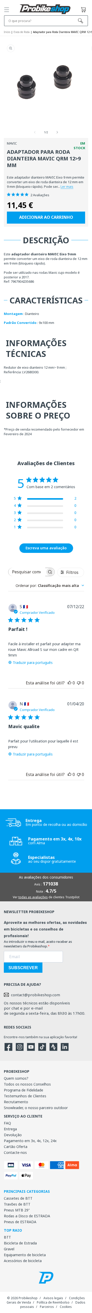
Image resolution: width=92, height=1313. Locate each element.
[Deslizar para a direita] (57, 132)
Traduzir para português (33, 662)
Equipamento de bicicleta (25, 1254)
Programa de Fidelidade (23, 1090)
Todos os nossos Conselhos (27, 1084)
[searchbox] (26, 572)
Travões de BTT (17, 1204)
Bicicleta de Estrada (20, 1243)
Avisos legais (53, 1298)
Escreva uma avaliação (46, 547)
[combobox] (50, 585)
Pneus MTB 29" (17, 1210)
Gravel (9, 1248)
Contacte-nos (15, 1152)
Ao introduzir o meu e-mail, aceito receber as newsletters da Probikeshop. (38, 943)
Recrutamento (16, 1101)
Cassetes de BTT (18, 1198)
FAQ (7, 1123)
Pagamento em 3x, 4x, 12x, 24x (30, 1140)
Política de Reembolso (53, 1302)
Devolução (13, 1134)
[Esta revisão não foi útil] (78, 683)
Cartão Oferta (15, 1146)
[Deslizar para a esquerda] (34, 132)
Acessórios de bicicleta (23, 1260)
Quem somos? (16, 1078)
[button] (6, 9)
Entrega (10, 1128)
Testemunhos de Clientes (25, 1095)
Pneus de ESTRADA (20, 1221)
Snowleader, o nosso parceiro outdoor (36, 1107)
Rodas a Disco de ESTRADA (27, 1215)
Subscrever (23, 968)
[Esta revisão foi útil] (69, 683)
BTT (7, 1237)
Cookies (66, 1307)
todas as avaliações (33, 897)
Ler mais (67, 186)
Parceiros (47, 1307)
